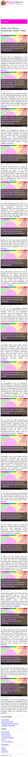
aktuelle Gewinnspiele (7, 721)
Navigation (5, 21)
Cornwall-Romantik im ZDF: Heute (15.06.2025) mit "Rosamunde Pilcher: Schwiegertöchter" (12, 263)
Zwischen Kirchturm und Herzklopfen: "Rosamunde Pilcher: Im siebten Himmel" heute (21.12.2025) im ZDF (13, 158)
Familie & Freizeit (6, 735)
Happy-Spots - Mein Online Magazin (12, 3)
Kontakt (3, 748)
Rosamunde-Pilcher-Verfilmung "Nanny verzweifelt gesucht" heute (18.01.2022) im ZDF (13, 374)
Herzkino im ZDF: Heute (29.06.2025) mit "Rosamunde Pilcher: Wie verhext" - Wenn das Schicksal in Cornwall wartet (13, 231)
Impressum (4, 749)
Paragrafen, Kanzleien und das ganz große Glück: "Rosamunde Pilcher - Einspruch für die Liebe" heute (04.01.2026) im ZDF (12, 120)
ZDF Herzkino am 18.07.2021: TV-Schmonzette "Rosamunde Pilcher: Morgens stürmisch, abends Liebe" (11, 547)
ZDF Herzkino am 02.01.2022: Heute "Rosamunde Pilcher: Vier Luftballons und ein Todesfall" (13, 411)
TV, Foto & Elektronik (7, 741)
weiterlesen (4, 70)
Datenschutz (4, 751)
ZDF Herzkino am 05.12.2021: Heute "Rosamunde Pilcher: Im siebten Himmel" (13, 448)
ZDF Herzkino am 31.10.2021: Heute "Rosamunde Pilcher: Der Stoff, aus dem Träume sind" (13, 484)
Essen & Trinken (5, 734)
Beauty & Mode (5, 732)
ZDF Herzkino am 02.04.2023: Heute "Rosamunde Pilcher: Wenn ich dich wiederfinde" (12, 299)
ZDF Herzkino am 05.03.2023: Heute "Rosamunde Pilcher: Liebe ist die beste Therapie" (13, 336)
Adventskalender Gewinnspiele (9, 723)
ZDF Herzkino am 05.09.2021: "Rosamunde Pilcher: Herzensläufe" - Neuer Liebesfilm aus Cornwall (12, 516)
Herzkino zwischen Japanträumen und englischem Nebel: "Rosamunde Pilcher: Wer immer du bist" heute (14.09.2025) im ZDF (13, 193)
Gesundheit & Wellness (7, 737)
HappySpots (4, 25)
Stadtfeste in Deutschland (8, 725)
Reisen (3, 739)
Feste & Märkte (5, 719)
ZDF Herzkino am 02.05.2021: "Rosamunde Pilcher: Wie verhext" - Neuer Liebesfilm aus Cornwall (12, 659)
